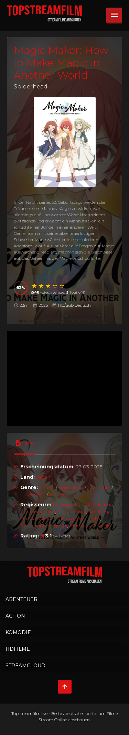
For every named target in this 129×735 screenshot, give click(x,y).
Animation (70, 487)
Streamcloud (25, 665)
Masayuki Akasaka (90, 525)
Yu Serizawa (71, 511)
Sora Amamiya (37, 511)
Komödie (98, 487)
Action (15, 616)
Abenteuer (21, 599)
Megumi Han (69, 505)
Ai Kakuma (100, 505)
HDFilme (18, 649)
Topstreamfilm (26, 713)
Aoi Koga (99, 511)
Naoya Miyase (37, 518)
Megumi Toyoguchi (43, 525)
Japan (43, 477)
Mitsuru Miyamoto (78, 518)
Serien (46, 487)
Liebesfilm (32, 494)
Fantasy (59, 494)
